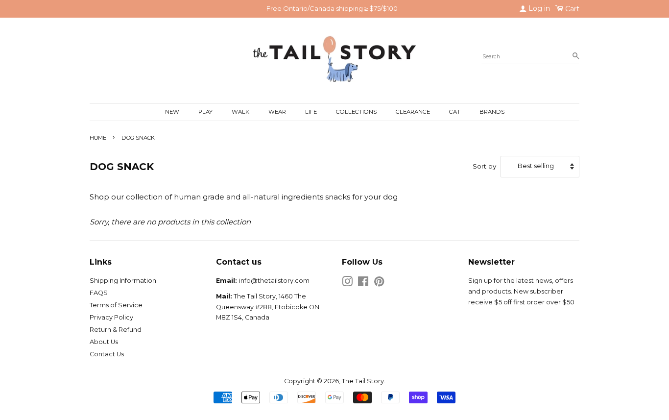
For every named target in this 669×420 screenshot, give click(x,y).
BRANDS (491, 111)
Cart (571, 8)
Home (98, 137)
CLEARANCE (413, 111)
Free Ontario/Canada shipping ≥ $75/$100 (332, 8)
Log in (538, 8)
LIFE (311, 111)
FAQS (99, 292)
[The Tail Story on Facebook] (363, 283)
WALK (240, 111)
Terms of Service (116, 305)
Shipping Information (123, 280)
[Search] (575, 56)
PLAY (205, 111)
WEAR (277, 111)
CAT (454, 111)
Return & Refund (116, 329)
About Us (104, 342)
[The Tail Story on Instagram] (347, 283)
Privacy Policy (111, 317)
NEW (172, 111)
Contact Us (107, 354)
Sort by (484, 166)
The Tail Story (363, 381)
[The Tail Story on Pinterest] (379, 283)
